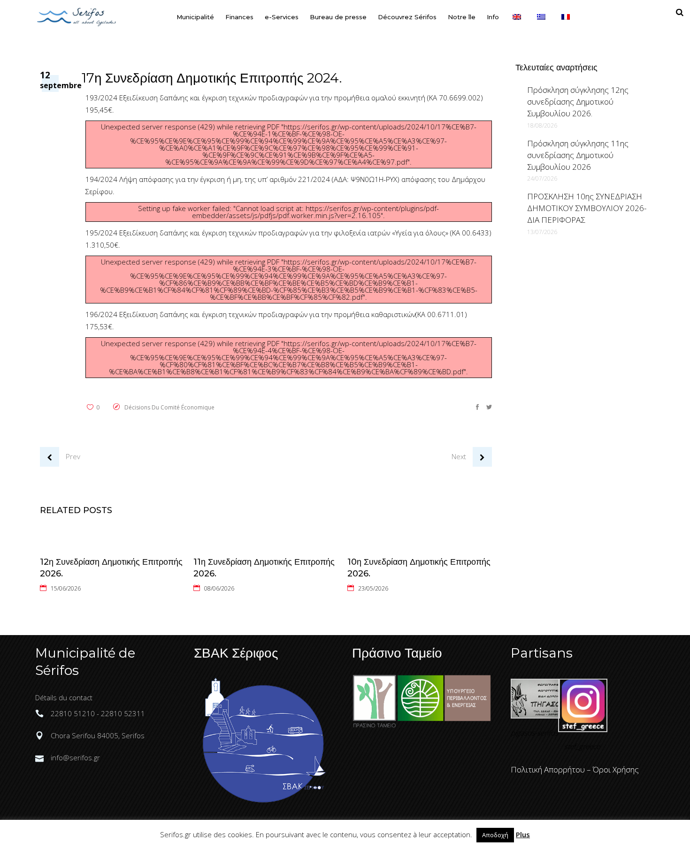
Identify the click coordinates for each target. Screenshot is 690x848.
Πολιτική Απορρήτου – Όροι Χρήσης (575, 769)
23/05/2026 (373, 588)
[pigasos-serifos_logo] (535, 715)
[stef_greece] (582, 729)
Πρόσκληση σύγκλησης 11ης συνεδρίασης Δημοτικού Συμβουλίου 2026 (578, 155)
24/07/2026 (542, 178)
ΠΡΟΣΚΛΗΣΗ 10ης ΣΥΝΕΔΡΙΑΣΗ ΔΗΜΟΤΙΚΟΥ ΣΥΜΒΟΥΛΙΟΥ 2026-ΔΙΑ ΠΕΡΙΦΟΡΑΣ (586, 208)
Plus (523, 834)
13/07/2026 (542, 232)
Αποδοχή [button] (495, 835)
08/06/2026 (219, 588)
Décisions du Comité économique (169, 407)
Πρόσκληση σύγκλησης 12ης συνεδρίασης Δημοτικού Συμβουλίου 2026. (578, 101)
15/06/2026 (66, 588)
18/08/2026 (542, 125)
